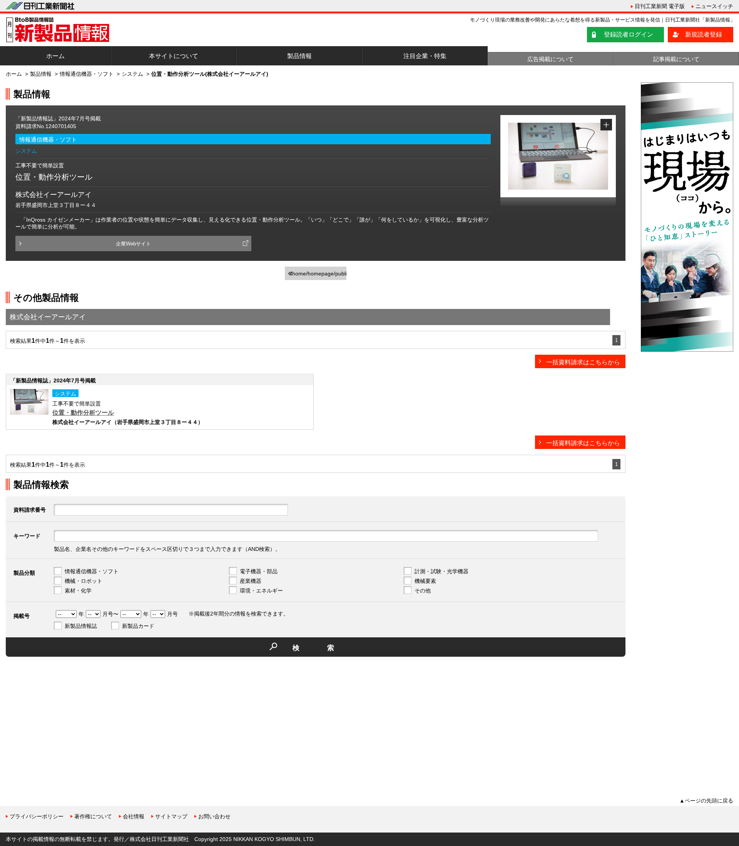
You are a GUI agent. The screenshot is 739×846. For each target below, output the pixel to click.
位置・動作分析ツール (83, 412)
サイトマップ (171, 816)
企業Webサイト (133, 244)
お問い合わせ (214, 816)
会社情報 (133, 816)
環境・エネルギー (261, 590)
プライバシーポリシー (37, 816)
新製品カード (138, 626)
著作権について (93, 816)
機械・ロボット (83, 581)
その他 (423, 590)
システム (132, 74)
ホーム (55, 56)
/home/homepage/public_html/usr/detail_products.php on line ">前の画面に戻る (318, 275)
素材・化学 (78, 590)
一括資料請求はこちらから (583, 362)
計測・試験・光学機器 (441, 571)
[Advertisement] (63, 716)
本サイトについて (173, 56)
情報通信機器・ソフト (87, 74)
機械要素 (425, 581)
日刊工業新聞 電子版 (660, 6)
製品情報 (299, 56)
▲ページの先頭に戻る (706, 801)
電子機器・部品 (259, 571)
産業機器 (250, 581)
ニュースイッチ (714, 6)
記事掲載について (676, 59)
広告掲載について (550, 59)
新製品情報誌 (81, 626)
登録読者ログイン (628, 34)
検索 (327, 648)
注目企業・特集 (424, 56)
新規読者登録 (703, 34)
